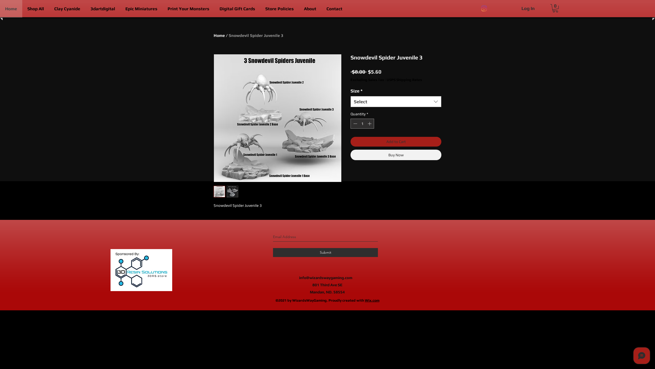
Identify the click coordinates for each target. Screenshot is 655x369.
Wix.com (372, 300)
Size (357, 91)
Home (219, 35)
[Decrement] (354, 123)
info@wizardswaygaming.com (325, 277)
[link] (555, 8)
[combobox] (396, 101)
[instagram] (484, 8)
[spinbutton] (362, 123)
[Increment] (370, 123)
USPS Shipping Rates (404, 80)
